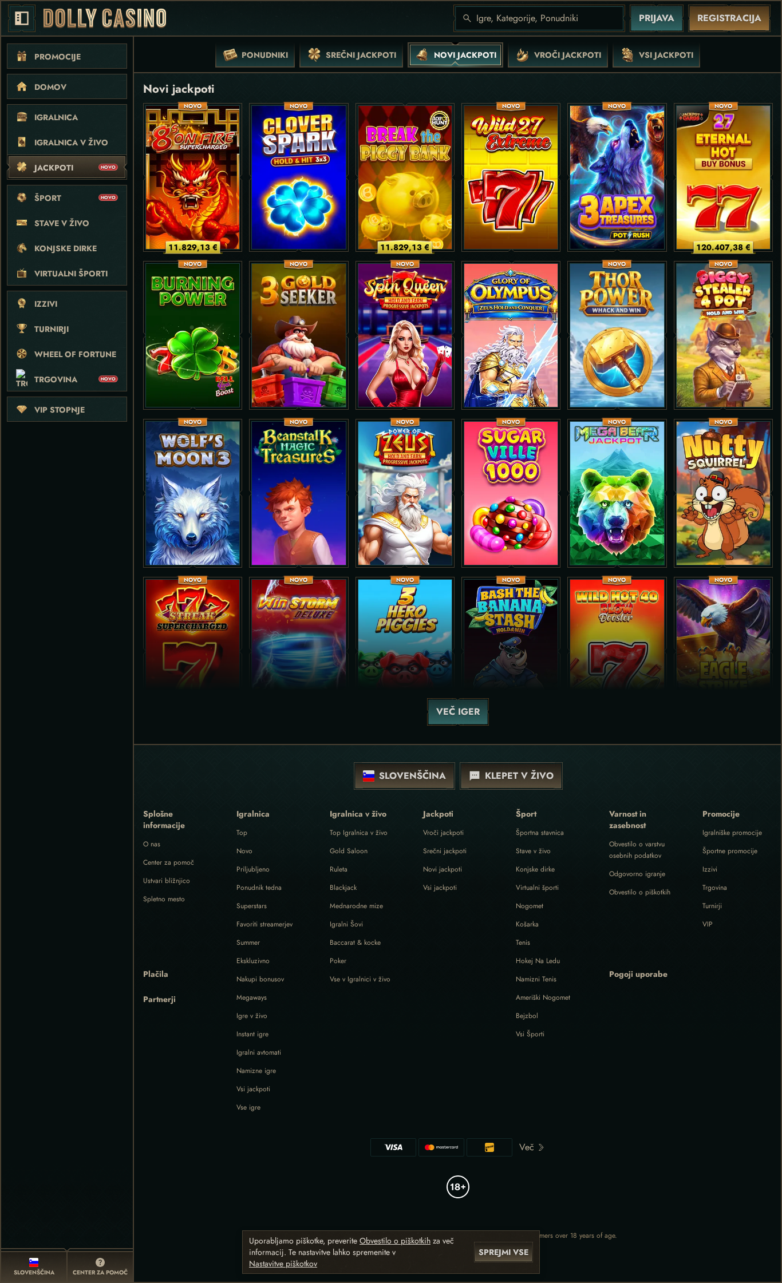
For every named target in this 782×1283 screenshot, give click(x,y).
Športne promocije (729, 851)
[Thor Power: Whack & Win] (617, 335)
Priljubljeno (253, 869)
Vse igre (248, 1107)
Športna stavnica (540, 832)
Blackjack (343, 887)
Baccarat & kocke (355, 942)
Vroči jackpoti (443, 832)
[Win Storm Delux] (298, 651)
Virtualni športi (537, 887)
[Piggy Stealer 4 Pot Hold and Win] (723, 335)
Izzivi (709, 869)
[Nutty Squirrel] (723, 493)
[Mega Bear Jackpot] (617, 493)
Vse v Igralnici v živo (360, 979)
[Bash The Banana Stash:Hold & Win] (511, 651)
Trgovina (714, 887)
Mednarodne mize (356, 906)
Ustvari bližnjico (166, 881)
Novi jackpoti (442, 869)
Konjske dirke (535, 869)
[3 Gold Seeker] (298, 335)
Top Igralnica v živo (359, 832)
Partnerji (159, 999)
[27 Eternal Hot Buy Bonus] (723, 177)
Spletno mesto (164, 899)
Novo (244, 851)
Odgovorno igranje (637, 874)
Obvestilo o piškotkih (639, 892)
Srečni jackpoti (445, 851)
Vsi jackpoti (253, 1089)
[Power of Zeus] (405, 493)
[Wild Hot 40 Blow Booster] (617, 651)
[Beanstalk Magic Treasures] (298, 493)
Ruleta (338, 869)
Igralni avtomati (258, 1052)
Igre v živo (251, 1016)
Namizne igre (256, 1071)
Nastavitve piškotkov (283, 1263)
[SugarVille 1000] (511, 493)
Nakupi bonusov (260, 979)
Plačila (155, 974)
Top (241, 832)
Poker (338, 961)
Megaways (251, 997)
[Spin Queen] (405, 335)
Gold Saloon (349, 851)
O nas (151, 844)
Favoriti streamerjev (264, 924)
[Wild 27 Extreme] (511, 177)
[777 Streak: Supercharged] (192, 651)
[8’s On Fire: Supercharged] (192, 177)
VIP (707, 924)
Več (526, 1147)
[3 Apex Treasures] (617, 177)
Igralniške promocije (732, 832)
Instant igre (252, 1034)
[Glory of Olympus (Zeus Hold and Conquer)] (511, 335)
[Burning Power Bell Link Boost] (192, 335)
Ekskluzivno (253, 961)
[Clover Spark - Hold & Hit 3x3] (298, 177)
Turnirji (712, 906)
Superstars (251, 906)
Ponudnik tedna (259, 887)
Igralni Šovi (346, 924)
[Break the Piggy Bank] (405, 177)
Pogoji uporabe (638, 974)
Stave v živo (533, 851)
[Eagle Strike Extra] (723, 651)
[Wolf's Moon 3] (192, 493)
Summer (248, 942)
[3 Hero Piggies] (405, 651)
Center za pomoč (168, 862)
